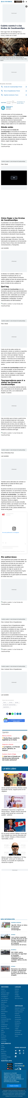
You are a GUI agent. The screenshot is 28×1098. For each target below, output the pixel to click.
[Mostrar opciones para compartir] (26, 6)
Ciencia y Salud (5, 1028)
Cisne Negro (4, 1058)
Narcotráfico (4, 1011)
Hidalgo (17, 994)
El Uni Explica (4, 998)
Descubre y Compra (20, 1008)
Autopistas (4, 1039)
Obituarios (17, 1015)
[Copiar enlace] (18, 714)
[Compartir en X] (10, 714)
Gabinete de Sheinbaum (4, 1001)
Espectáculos (4, 1021)
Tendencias (4, 1026)
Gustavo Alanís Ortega (9, 754)
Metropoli (3, 1007)
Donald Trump (4, 1006)
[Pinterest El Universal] (23, 1054)
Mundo (3, 1004)
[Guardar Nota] (20, 714)
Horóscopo (17, 1032)
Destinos (3, 102)
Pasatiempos (18, 1030)
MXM (2, 1030)
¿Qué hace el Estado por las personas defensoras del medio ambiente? (11, 758)
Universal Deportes (6, 1019)
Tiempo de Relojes (6, 1057)
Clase (2, 1045)
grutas (16, 702)
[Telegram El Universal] (15, 1050)
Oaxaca (17, 991)
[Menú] (26, 1)
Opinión (5, 732)
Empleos (17, 1013)
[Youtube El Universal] (16, 1054)
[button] (18, 2)
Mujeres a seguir (5, 992)
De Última (3, 1051)
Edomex (17, 989)
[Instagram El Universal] (20, 1054)
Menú (2, 1034)
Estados (3, 1009)
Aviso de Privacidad (14, 1081)
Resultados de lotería (18, 1035)
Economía (3, 1017)
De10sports (18, 1023)
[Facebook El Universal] (19, 1050)
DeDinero (17, 1024)
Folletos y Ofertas (19, 1009)
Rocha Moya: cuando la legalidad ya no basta (10, 739)
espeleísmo (6, 707)
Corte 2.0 (3, 991)
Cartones (3, 1015)
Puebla (16, 992)
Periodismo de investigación (4, 995)
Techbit (3, 1032)
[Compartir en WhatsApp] (12, 714)
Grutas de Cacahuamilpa (9, 704)
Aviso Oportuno (19, 1011)
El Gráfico (17, 1021)
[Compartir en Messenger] (15, 714)
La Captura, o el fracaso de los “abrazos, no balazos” (11, 748)
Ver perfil (8, 109)
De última (3, 1035)
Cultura (3, 1022)
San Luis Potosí (19, 998)
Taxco (4, 702)
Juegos (16, 1028)
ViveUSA (17, 1026)
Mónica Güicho (6, 735)
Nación (3, 989)
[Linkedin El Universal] (15, 1056)
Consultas (3, 1041)
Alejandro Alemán (7, 744)
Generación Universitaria (18, 1018)
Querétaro (17, 996)
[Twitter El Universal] (23, 1050)
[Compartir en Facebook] (7, 714)
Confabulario (4, 1024)
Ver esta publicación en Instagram (10, 532)
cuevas (10, 702)
